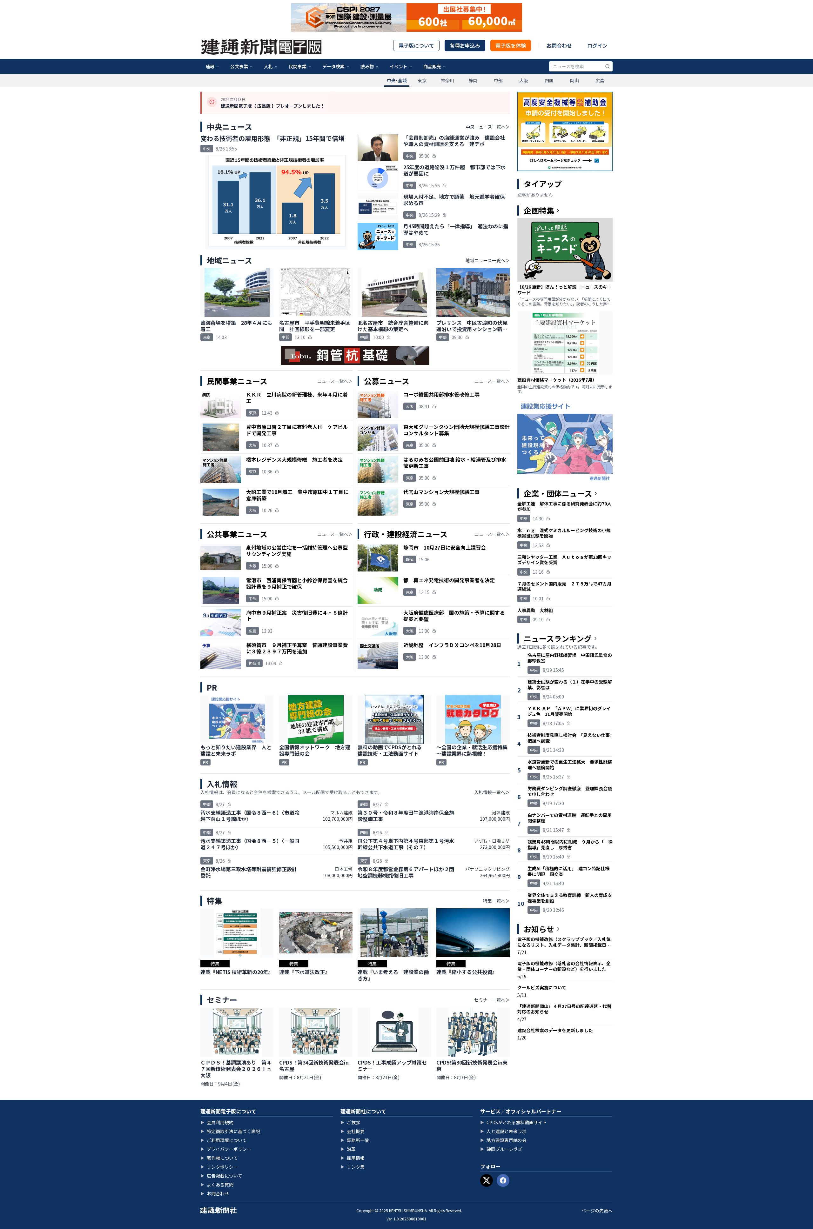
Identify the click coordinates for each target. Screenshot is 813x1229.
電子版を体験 (510, 45)
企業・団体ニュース (558, 493)
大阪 (523, 80)
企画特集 (539, 210)
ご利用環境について (223, 1140)
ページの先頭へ (597, 1210)
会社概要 (352, 1131)
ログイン (597, 45)
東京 (422, 80)
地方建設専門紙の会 (503, 1140)
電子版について (416, 45)
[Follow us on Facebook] (503, 1180)
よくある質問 (216, 1184)
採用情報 (352, 1158)
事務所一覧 (354, 1140)
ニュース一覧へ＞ (335, 381)
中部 (498, 80)
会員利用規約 (216, 1122)
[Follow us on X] (486, 1180)
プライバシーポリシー (225, 1149)
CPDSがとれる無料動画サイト (513, 1122)
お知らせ (539, 929)
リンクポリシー (219, 1167)
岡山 (574, 80)
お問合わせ (559, 45)
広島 (599, 80)
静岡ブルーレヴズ (501, 1149)
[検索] (607, 66)
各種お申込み (465, 45)
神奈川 (447, 80)
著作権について (219, 1158)
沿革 (348, 1149)
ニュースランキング (558, 638)
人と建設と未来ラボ (503, 1131)
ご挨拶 (350, 1122)
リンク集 (352, 1167)
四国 (549, 80)
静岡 (472, 80)
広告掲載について (221, 1175)
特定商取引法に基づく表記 (230, 1131)
